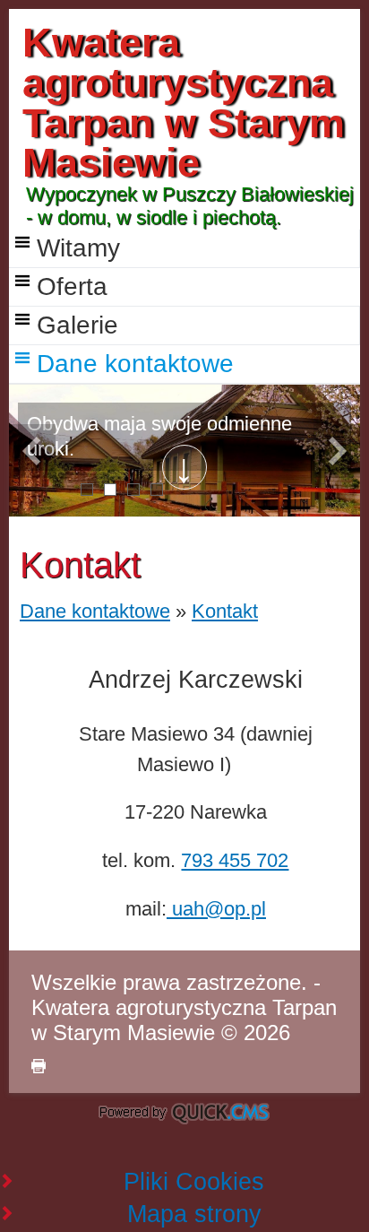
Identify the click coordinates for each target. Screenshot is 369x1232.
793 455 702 (234, 860)
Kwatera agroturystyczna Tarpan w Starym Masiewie (183, 102)
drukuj (38, 1066)
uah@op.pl (216, 909)
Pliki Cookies (194, 1181)
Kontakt (225, 611)
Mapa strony (194, 1214)
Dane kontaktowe (135, 363)
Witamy (78, 248)
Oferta (72, 286)
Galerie (77, 325)
